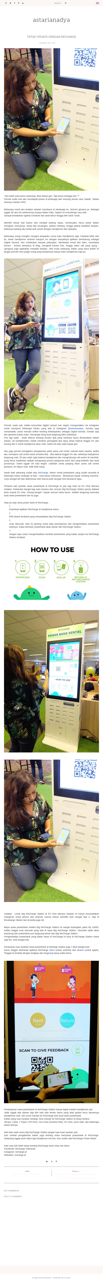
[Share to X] (47, 1161)
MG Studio (66, 1278)
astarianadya (51, 20)
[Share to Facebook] (51, 1161)
